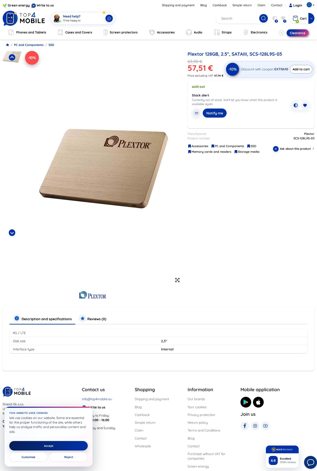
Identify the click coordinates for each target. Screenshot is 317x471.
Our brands (196, 399)
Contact (276, 5)
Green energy (19, 5)
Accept (48, 445)
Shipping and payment (178, 5)
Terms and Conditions (204, 430)
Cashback (220, 5)
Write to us (45, 5)
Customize (28, 457)
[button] (12, 69)
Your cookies (197, 407)
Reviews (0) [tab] (96, 319)
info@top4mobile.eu (97, 399)
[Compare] (295, 105)
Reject (68, 457)
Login (297, 5)
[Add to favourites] (305, 105)
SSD (51, 45)
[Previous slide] (12, 57)
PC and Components (29, 45)
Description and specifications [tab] (46, 319)
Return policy (198, 423)
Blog (203, 5)
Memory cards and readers (211, 152)
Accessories (199, 146)
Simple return (242, 5)
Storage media (248, 152)
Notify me (214, 113)
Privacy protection (201, 415)
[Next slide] (12, 232)
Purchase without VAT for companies (206, 456)
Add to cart (301, 69)
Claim (261, 5)
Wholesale (143, 446)
